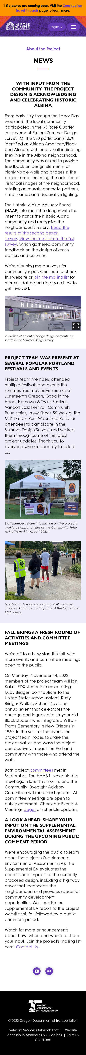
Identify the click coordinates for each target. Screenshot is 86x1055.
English (55, 26)
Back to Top (80, 1047)
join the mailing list (51, 277)
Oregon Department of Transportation (49, 1020)
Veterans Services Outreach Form (34, 1030)
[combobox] (56, 27)
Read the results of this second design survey (37, 233)
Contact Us (27, 946)
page (30, 809)
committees (42, 770)
